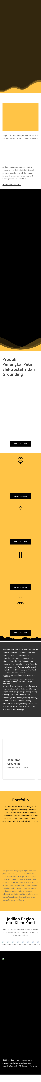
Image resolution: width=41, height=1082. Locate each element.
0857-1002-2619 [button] (11, 356)
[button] (22, 81)
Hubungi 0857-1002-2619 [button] (12, 184)
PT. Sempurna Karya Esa (28, 1066)
